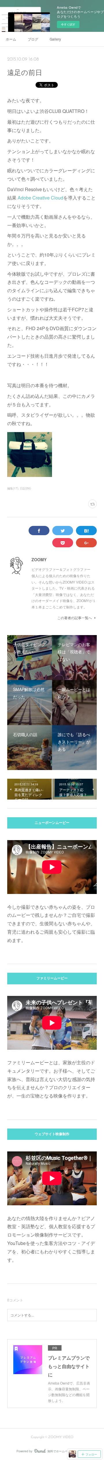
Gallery (55, 38)
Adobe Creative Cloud (40, 197)
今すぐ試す (68, 24)
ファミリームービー (52, 978)
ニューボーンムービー (52, 823)
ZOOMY (39, 559)
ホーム (11, 38)
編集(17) (12, 488)
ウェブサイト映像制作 (52, 1134)
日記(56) (25, 488)
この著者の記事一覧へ (74, 617)
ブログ (33, 38)
